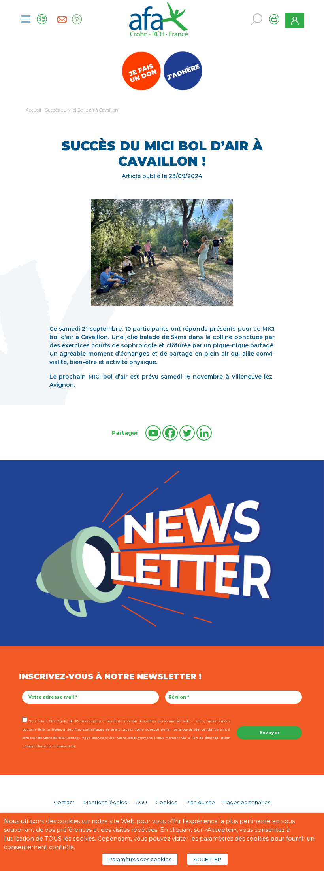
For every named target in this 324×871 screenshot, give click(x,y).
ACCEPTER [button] (207, 859)
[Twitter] (187, 433)
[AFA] (158, 18)
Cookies (166, 802)
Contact (64, 802)
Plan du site (200, 802)
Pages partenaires (246, 802)
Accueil (33, 110)
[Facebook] (170, 433)
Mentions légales (105, 802)
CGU (141, 802)
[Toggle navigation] (26, 19)
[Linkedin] (204, 433)
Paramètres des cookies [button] (140, 859)
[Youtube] (153, 433)
